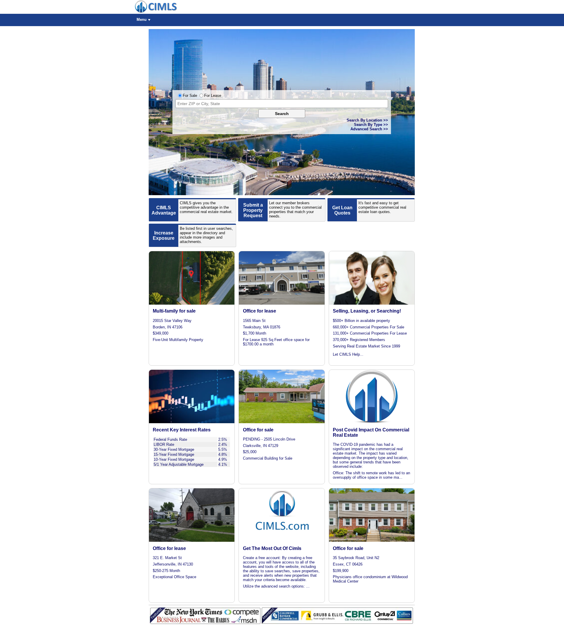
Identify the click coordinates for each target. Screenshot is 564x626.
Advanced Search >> (369, 129)
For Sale (190, 95)
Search (282, 113)
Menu (142, 19)
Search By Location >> (367, 120)
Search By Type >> (371, 124)
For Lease (212, 95)
